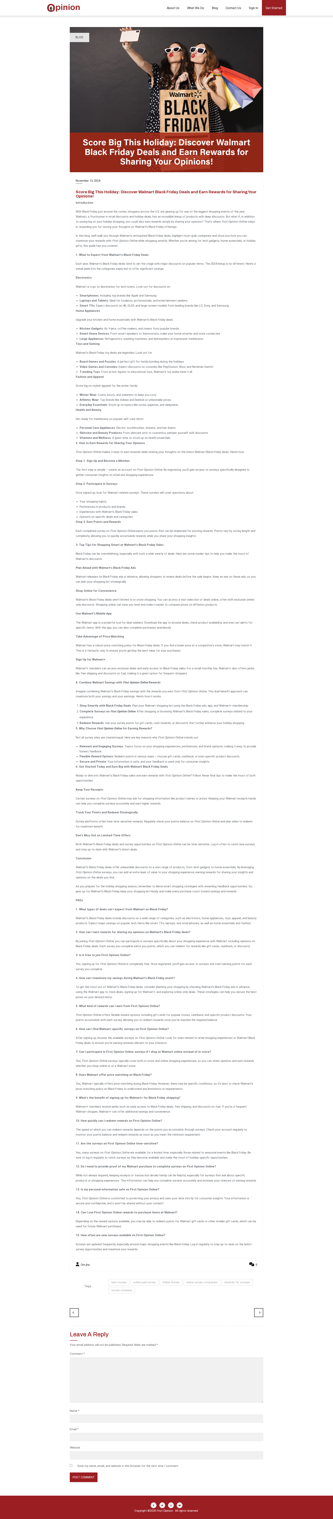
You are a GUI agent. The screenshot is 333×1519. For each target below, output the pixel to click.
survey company (121, 1290)
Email (74, 1429)
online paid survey (144, 1282)
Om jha (85, 1264)
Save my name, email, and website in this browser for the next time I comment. (128, 1466)
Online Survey (170, 1282)
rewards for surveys (237, 1282)
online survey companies (202, 1282)
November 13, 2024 (88, 180)
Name (74, 1411)
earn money (118, 1282)
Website (75, 1447)
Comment (77, 1353)
